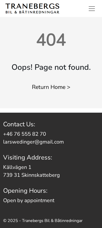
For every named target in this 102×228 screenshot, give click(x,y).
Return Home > (51, 87)
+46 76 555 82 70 (24, 134)
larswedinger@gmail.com (33, 141)
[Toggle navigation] (92, 9)
